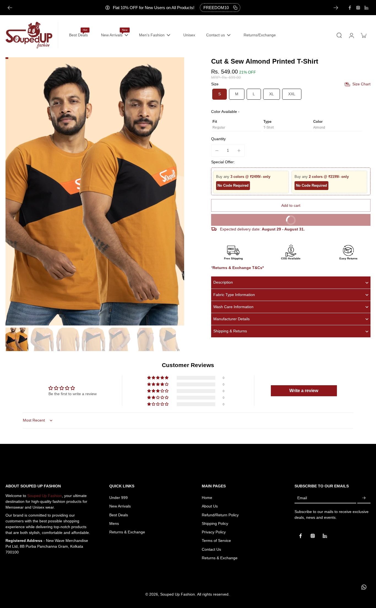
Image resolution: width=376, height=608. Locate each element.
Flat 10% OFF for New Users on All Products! (153, 7)
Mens (114, 523)
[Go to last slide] (9, 7)
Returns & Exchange (127, 532)
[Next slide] (335, 7)
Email (302, 498)
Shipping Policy (215, 523)
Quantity (218, 139)
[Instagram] (358, 7)
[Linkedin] (366, 7)
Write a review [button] (303, 390)
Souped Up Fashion (44, 495)
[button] (290, 205)
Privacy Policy (214, 532)
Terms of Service (216, 540)
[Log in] (351, 35)
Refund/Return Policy (220, 515)
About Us (210, 506)
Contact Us (211, 549)
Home (207, 497)
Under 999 (118, 497)
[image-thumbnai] (16, 339)
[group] (95, 191)
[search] (339, 35)
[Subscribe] (363, 498)
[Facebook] (350, 7)
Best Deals (118, 515)
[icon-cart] (363, 35)
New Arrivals (120, 506)
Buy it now (323, 218)
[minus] (216, 150)
